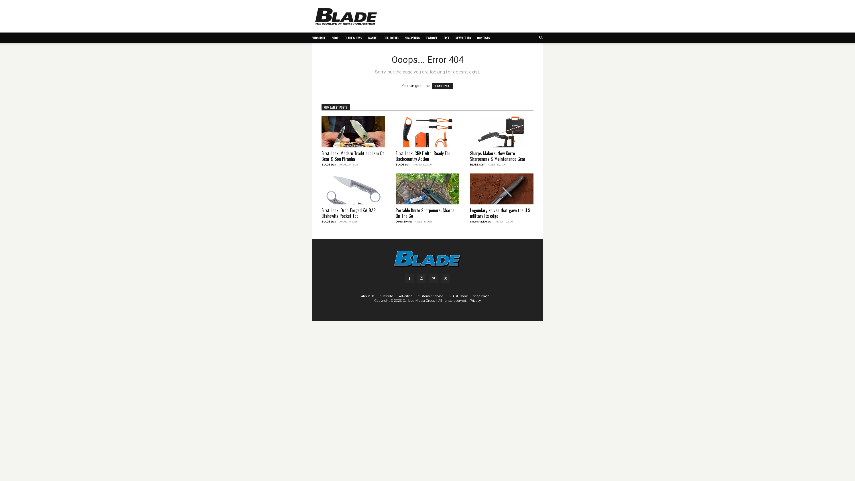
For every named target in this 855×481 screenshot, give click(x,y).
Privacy (475, 301)
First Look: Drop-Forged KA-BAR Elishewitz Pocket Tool (349, 213)
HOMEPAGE (442, 86)
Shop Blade (481, 296)
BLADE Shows (353, 37)
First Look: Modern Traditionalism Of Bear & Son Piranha (353, 156)
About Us (368, 296)
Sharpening (412, 37)
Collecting (391, 37)
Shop (335, 37)
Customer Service (430, 296)
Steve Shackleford (480, 221)
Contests (483, 37)
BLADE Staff (329, 164)
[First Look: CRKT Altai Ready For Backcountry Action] (427, 131)
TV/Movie (432, 37)
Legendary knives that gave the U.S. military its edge (500, 213)
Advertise (405, 296)
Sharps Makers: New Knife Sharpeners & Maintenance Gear (497, 156)
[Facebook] (409, 278)
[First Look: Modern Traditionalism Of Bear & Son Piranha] (353, 131)
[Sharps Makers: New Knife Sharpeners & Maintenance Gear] (501, 131)
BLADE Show (458, 296)
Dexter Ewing (404, 221)
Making (372, 37)
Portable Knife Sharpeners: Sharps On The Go (425, 213)
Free (446, 37)
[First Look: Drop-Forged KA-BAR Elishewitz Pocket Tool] (353, 189)
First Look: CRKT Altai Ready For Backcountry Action (423, 156)
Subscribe (387, 296)
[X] (445, 278)
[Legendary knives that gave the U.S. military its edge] (501, 189)
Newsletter (463, 37)
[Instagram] (421, 278)
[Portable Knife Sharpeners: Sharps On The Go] (427, 189)
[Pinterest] (433, 278)
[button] (541, 38)
